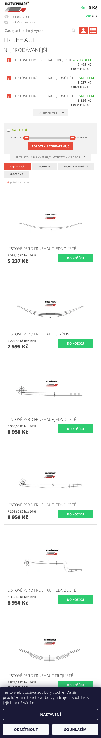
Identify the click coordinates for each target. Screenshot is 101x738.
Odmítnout (26, 729)
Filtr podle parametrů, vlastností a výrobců (48, 157)
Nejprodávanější (76, 166)
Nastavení (50, 714)
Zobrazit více (48, 112)
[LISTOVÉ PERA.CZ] (17, 6)
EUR (94, 16)
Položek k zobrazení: (50, 146)
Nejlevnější (17, 166)
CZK (88, 16)
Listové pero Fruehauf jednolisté (54, 78)
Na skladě (20, 130)
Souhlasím (75, 729)
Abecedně (16, 174)
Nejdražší (45, 166)
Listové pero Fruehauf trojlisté (53, 60)
